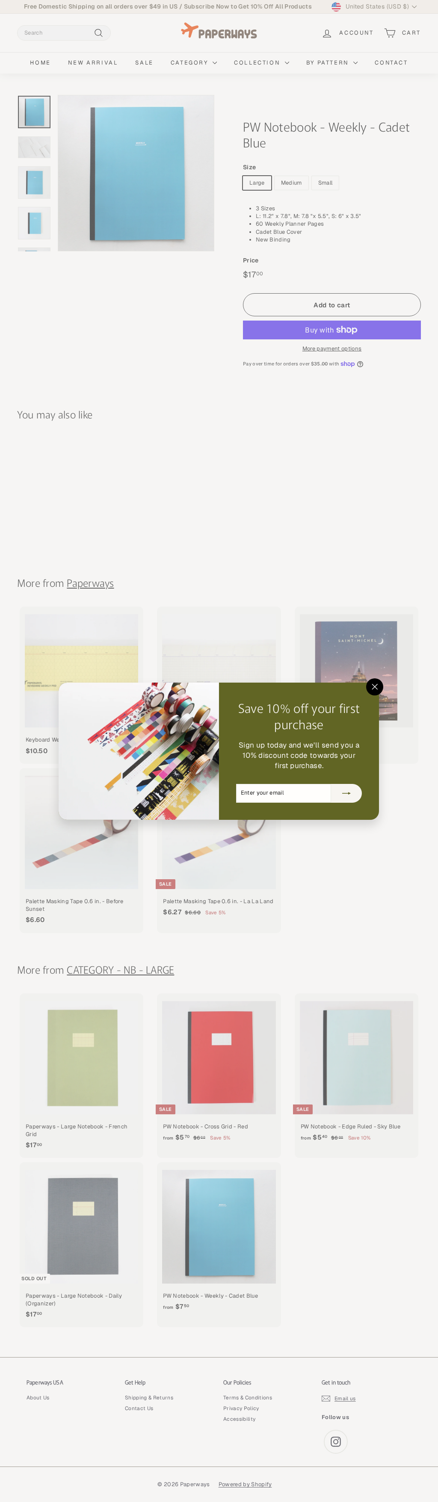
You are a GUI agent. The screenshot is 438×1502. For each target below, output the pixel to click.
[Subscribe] (346, 792)
